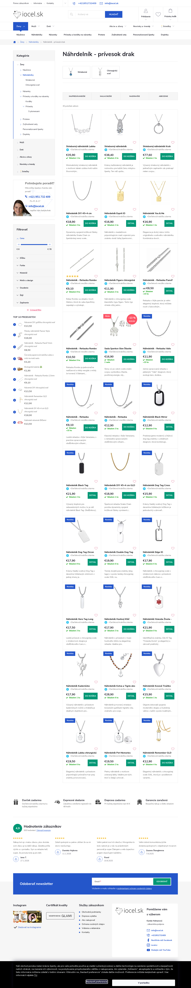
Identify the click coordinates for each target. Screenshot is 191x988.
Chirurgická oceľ (32, 85)
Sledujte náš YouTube (160, 950)
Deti (21, 149)
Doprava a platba (89, 916)
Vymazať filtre (35, 310)
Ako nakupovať (88, 920)
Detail (131, 223)
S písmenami (34, 111)
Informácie (38, 3)
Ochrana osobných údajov (93, 924)
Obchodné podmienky (91, 912)
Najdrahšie (134, 96)
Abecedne (163, 96)
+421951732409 (158, 935)
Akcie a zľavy (26, 157)
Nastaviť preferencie (96, 981)
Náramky (26, 91)
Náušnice (27, 70)
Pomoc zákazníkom (21, 3)
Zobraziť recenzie (43, 830)
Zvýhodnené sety (30, 124)
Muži (22, 142)
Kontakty (50, 3)
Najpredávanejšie (77, 96)
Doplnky (26, 134)
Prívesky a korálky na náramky (36, 96)
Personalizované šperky (33, 129)
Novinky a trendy (27, 164)
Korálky (29, 101)
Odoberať (162, 881)
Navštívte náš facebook (161, 940)
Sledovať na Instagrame (29, 927)
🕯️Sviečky (24, 171)
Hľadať (113, 14)
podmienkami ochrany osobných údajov (134, 888)
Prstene (26, 119)
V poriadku (143, 982)
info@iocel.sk (157, 930)
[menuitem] (20, 26)
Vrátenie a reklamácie (91, 928)
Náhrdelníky (28, 75)
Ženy (22, 64)
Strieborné (30, 80)
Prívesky (29, 106)
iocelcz (154, 945)
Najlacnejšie (106, 96)
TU (35, 975)
